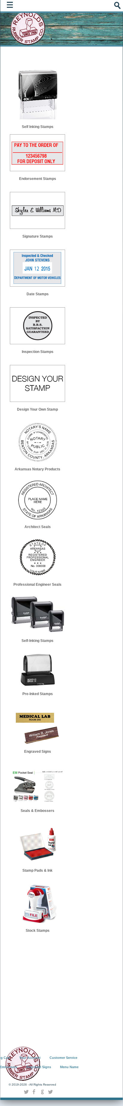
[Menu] (11, 6)
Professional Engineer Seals (37, 584)
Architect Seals (37, 527)
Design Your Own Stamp (37, 409)
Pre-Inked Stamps (37, 694)
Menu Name (69, 1067)
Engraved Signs (37, 751)
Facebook (34, 1092)
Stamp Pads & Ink (37, 870)
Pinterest (50, 1092)
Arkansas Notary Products (37, 469)
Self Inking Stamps (37, 127)
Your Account (30, 1057)
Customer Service (63, 1057)
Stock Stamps (38, 930)
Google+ (42, 1092)
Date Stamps (38, 294)
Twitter (26, 1092)
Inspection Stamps (37, 352)
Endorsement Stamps (37, 179)
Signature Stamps (37, 236)
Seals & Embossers (37, 811)
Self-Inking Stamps (37, 641)
